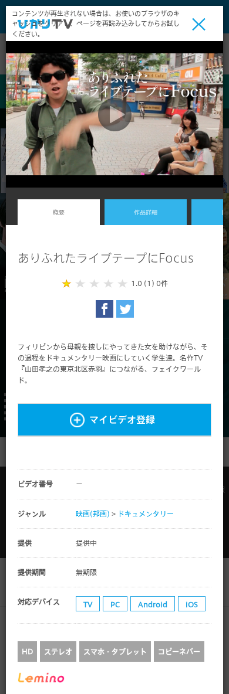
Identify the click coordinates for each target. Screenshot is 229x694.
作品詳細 (145, 212)
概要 (59, 212)
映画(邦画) (93, 513)
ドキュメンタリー (145, 513)
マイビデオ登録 (122, 419)
